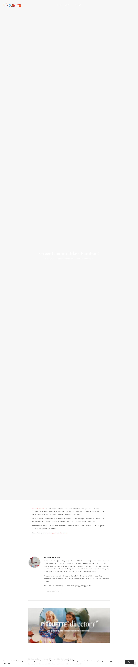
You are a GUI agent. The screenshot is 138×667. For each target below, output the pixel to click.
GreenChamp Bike (38, 509)
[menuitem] (59, 5)
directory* (76, 5)
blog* (59, 5)
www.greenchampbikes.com (57, 533)
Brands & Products (66, 259)
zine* (67, 5)
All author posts (53, 591)
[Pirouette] (12, 5)
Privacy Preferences (116, 662)
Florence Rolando (86, 259)
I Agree (129, 662)
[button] (124, 5)
